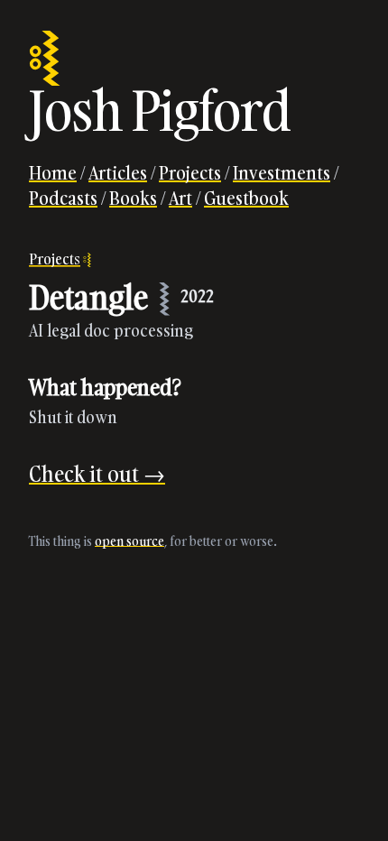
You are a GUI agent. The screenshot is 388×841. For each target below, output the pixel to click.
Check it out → (97, 473)
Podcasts (63, 197)
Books (133, 197)
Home (53, 172)
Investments (281, 172)
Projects (190, 172)
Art (180, 197)
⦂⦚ (44, 55)
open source (129, 541)
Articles (117, 172)
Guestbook (246, 197)
